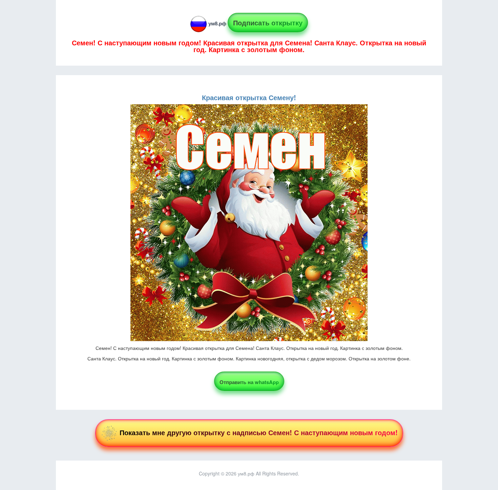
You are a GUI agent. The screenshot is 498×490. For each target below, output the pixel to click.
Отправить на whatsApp (249, 382)
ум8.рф (217, 23)
